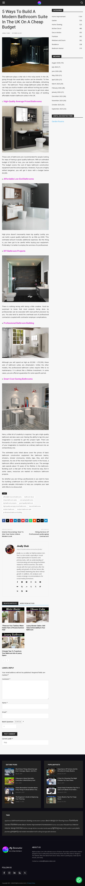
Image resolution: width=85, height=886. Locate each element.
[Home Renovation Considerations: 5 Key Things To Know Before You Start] (9, 790)
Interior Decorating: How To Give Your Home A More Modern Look (13, 534)
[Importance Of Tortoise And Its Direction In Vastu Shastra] (51, 771)
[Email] (38, 520)
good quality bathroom (26, 503)
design (53, 820)
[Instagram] (9, 873)
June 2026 (55, 71)
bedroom (22, 821)
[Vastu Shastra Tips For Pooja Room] (51, 799)
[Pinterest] (11, 520)
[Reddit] (34, 520)
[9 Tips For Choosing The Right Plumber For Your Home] (51, 781)
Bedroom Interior (58, 48)
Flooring (61, 821)
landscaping (48, 828)
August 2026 (56, 63)
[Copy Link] (42, 520)
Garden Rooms (58, 121)
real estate (22, 832)
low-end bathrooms (35, 506)
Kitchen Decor (56, 28)
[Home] (43, 3)
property (15, 831)
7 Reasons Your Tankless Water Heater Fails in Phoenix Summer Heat (13, 628)
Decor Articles (56, 32)
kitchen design (27, 828)
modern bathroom (8, 509)
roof (35, 832)
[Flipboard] (23, 520)
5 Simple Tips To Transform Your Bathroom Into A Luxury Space (12, 653)
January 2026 (56, 92)
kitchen (19, 828)
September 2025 (57, 109)
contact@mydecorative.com (47, 861)
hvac (70, 825)
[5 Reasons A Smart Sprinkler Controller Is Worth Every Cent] (9, 781)
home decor (21, 824)
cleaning (29, 821)
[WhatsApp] (30, 520)
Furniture (55, 36)
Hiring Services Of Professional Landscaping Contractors (39, 534)
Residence (55, 44)
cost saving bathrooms (26, 500)
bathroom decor (29, 497)
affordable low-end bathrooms (12, 497)
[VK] (26, 520)
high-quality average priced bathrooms (14, 506)
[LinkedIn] (15, 520)
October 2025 (56, 105)
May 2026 (55, 75)
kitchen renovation (38, 828)
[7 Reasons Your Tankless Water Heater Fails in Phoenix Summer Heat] (13, 615)
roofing (39, 832)
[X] (7, 520)
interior (75, 824)
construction (36, 821)
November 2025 (57, 101)
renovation (30, 832)
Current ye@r (7, 739)
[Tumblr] (19, 520)
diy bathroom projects (9, 503)
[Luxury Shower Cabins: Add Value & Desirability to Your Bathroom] (37, 615)
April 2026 (55, 80)
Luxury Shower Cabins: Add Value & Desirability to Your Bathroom (35, 628)
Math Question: (13, 722)
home (14, 824)
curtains (42, 821)
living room (63, 828)
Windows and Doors (59, 40)
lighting (55, 828)
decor (48, 820)
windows (53, 832)
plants (78, 828)
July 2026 (55, 67)
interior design (10, 828)
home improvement (34, 824)
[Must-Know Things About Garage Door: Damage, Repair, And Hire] (9, 771)
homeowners (47, 824)
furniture (73, 820)
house (66, 824)
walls (48, 832)
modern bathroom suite (24, 509)
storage (44, 832)
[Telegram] (46, 520)
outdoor (69, 828)
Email (4, 712)
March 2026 (56, 84)
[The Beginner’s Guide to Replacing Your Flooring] (9, 799)
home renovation (58, 825)
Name (5, 703)
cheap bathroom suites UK (34, 85)
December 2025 (57, 96)
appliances (8, 821)
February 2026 (56, 88)
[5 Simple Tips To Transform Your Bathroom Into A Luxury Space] (13, 640)
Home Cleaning (57, 24)
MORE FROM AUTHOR (27, 603)
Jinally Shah (23, 546)
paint (73, 828)
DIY (57, 821)
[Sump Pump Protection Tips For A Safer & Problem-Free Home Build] (51, 790)
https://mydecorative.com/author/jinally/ (29, 549)
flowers (67, 821)
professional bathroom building (12, 512)
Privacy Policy (31, 883)
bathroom (15, 820)
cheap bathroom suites (10, 500)
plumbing (8, 832)
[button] (3, 3)
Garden (54, 20)
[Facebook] (3, 520)
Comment (6, 679)
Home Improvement (59, 17)
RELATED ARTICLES (10, 603)
